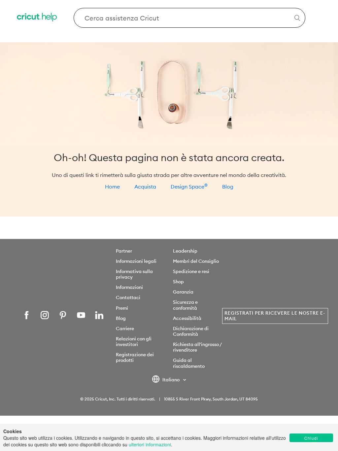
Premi (122, 308)
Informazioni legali (136, 261)
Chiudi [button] (311, 438)
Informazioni (129, 287)
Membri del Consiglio (196, 261)
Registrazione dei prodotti (135, 357)
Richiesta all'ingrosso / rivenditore (197, 347)
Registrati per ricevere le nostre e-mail (274, 316)
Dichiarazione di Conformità (191, 331)
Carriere (125, 328)
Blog (227, 186)
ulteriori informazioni (150, 444)
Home (112, 186)
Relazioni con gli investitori (134, 341)
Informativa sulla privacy (134, 274)
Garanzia (183, 292)
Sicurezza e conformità (185, 305)
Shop (178, 282)
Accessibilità (187, 318)
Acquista (145, 186)
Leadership (185, 251)
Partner (124, 251)
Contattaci (128, 297)
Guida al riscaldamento (189, 363)
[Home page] (37, 18)
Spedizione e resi (191, 271)
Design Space (189, 186)
